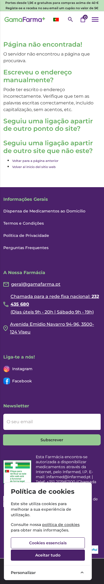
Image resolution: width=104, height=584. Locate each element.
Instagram (22, 368)
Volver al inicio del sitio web (34, 167)
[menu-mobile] (95, 19)
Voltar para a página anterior (35, 161)
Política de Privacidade (26, 235)
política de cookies (61, 524)
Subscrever (51, 439)
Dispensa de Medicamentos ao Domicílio (44, 211)
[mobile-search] (70, 19)
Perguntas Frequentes (26, 247)
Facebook (22, 381)
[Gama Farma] (24, 19)
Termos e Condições (23, 223)
